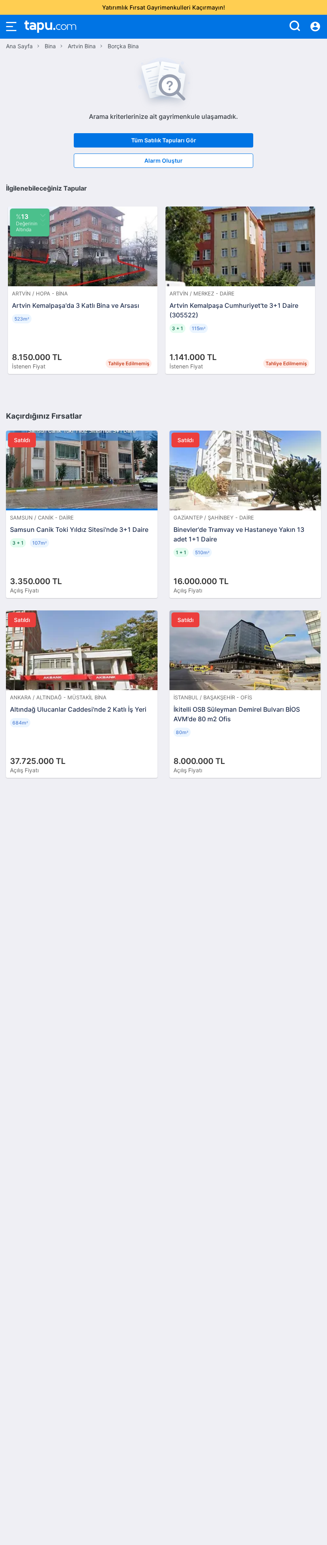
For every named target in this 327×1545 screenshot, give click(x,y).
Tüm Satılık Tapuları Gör (163, 140)
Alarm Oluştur (163, 160)
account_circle (315, 26)
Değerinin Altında (26, 222)
